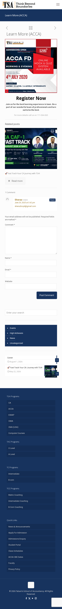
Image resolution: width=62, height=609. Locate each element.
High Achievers (16, 333)
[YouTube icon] (32, 598)
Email (8, 270)
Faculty (11, 563)
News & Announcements (19, 527)
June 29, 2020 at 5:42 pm (25, 203)
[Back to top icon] (31, 585)
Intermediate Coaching (18, 501)
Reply (52, 200)
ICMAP (11, 415)
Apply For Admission (17, 533)
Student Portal (14, 545)
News (12, 338)
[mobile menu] (57, 4)
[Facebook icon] (26, 598)
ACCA (11, 409)
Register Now (31, 98)
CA (9, 403)
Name (8, 258)
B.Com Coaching (15, 507)
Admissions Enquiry (17, 539)
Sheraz (18, 199)
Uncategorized (16, 343)
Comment (10, 225)
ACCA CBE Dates (15, 557)
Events (13, 328)
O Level (11, 448)
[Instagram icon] (36, 598)
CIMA (10, 421)
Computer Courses (16, 433)
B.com (11, 480)
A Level (11, 454)
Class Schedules (15, 551)
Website (8, 281)
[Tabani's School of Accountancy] (18, 4)
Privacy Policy (14, 569)
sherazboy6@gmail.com (25, 206)
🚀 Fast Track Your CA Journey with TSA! (22, 173)
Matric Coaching (15, 495)
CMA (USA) (13, 427)
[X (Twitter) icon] (29, 598)
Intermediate (13, 474)
